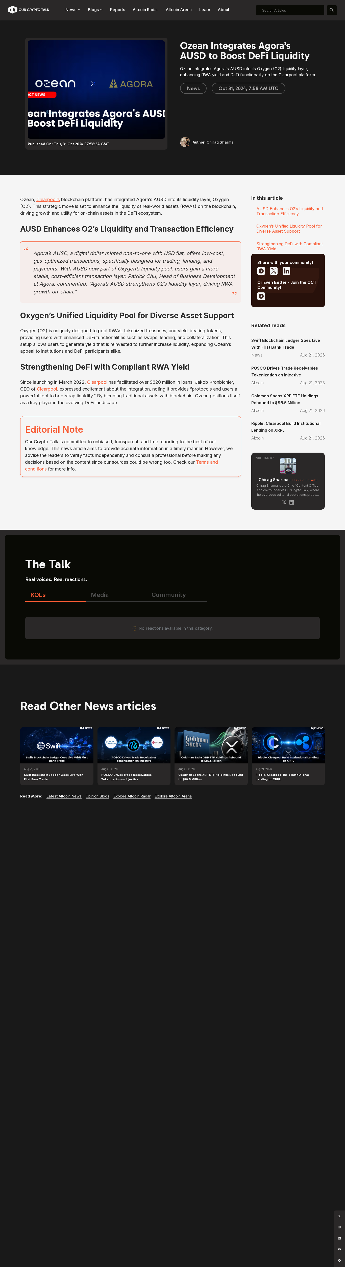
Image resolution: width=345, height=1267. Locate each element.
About (223, 9)
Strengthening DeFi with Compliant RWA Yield (289, 246)
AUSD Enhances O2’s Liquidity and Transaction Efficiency (289, 211)
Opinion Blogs (97, 796)
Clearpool (97, 382)
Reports (117, 9)
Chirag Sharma (273, 479)
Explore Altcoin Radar (132, 796)
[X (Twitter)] (284, 502)
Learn (204, 9)
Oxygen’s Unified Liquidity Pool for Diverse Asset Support (289, 229)
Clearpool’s (48, 199)
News (193, 88)
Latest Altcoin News (64, 796)
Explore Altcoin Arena (173, 796)
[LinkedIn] (291, 502)
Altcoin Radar (145, 9)
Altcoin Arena (179, 9)
